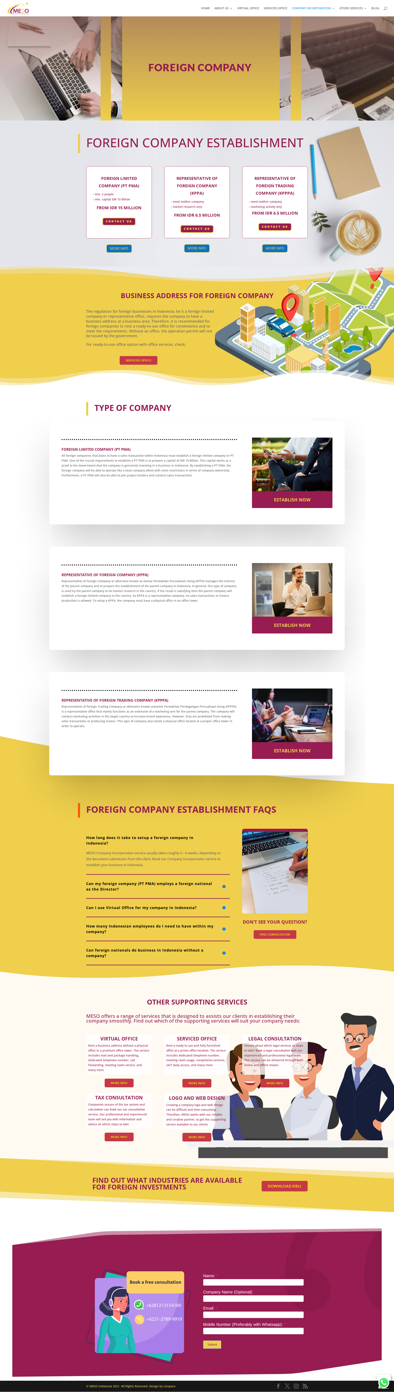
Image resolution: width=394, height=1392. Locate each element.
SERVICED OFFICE (275, 8)
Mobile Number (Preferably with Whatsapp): (244, 1324)
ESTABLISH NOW (292, 500)
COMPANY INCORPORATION (311, 8)
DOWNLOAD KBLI (284, 1186)
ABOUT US (221, 8)
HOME (205, 8)
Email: (210, 1308)
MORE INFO (119, 248)
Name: (210, 1276)
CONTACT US (119, 221)
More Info (119, 1083)
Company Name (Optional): (228, 1292)
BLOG (375, 8)
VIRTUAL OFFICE (248, 8)
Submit (212, 1344)
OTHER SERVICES (351, 8)
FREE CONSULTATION (275, 934)
